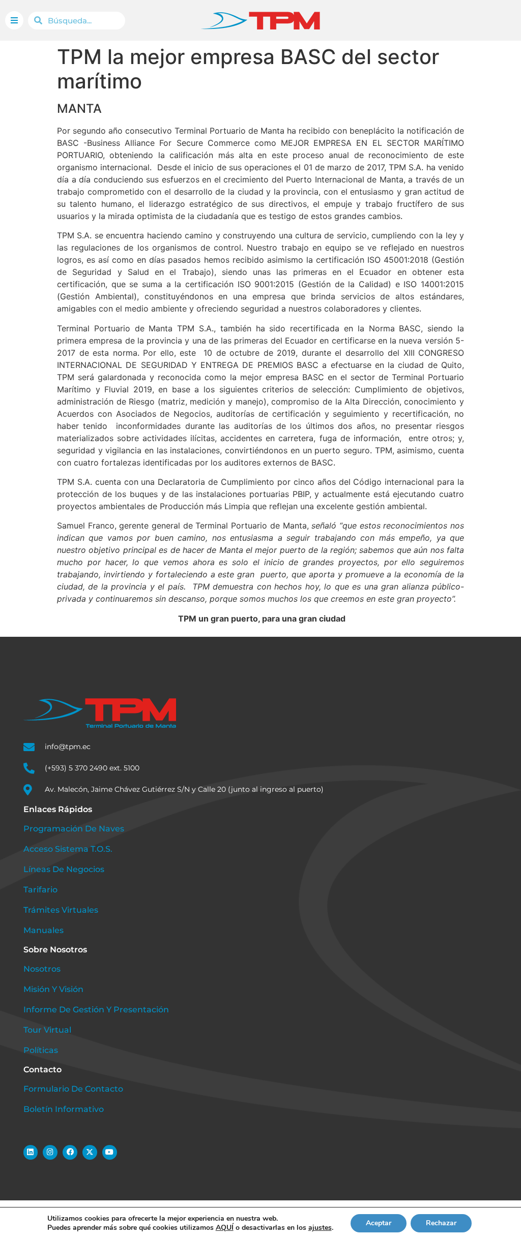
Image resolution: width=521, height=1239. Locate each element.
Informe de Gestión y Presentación (96, 1009)
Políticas (40, 1050)
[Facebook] (70, 1152)
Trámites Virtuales (60, 910)
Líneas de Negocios (63, 869)
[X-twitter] (89, 1152)
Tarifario (40, 889)
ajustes (320, 1227)
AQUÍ (225, 1227)
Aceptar (378, 1223)
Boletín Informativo (63, 1109)
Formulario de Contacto (73, 1089)
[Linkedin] (30, 1152)
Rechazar (441, 1223)
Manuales (43, 930)
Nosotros (42, 969)
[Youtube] (109, 1152)
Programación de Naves (73, 828)
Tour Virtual (47, 1030)
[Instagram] (50, 1152)
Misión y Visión (53, 989)
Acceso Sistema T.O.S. (67, 849)
